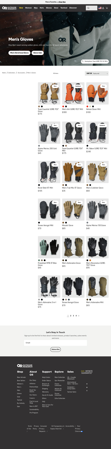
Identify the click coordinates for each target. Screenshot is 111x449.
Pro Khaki (90, 106)
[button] (107, 8)
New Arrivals (21, 377)
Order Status (46, 381)
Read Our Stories (33, 391)
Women (28, 8)
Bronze (90, 260)
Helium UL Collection (58, 389)
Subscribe (56, 349)
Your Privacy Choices (77, 428)
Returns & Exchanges (45, 384)
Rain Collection (60, 377)
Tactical (19, 400)
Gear (18, 397)
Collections (11, 73)
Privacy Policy (36, 427)
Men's (19, 387)
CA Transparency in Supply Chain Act (57, 427)
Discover (73, 8)
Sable (66, 299)
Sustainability (34, 409)
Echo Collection (60, 398)
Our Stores (33, 395)
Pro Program (34, 413)
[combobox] (91, 8)
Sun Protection (60, 381)
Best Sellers (21, 381)
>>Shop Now (61, 2)
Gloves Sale (37, 53)
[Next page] (78, 315)
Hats (18, 390)
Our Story (33, 380)
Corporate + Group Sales (71, 388)
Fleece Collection (58, 384)
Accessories (21, 73)
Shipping (45, 389)
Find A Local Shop (34, 402)
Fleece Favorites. (51, 2)
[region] (55, 2)
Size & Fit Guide (47, 395)
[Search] (82, 8)
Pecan (63, 185)
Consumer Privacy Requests (43, 428)
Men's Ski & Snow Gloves (19, 53)
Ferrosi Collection (58, 394)
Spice (63, 106)
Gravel (42, 260)
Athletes (32, 384)
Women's (20, 384)
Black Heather (39, 146)
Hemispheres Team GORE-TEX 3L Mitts (96, 61)
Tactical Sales (71, 392)
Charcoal (69, 299)
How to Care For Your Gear (47, 405)
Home (4, 73)
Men (36, 8)
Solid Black (45, 260)
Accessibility (70, 426)
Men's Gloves (31, 73)
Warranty (45, 392)
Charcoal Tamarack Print (39, 299)
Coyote (87, 185)
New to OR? (34, 406)
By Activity (21, 403)
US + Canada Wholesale (71, 378)
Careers (32, 398)
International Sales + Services (72, 383)
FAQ (43, 402)
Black (42, 106)
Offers (44, 398)
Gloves (19, 393)
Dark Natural (39, 106)
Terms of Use (29, 427)
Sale (18, 406)
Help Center (46, 377)
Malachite (39, 260)
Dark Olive (63, 260)
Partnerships (34, 387)
